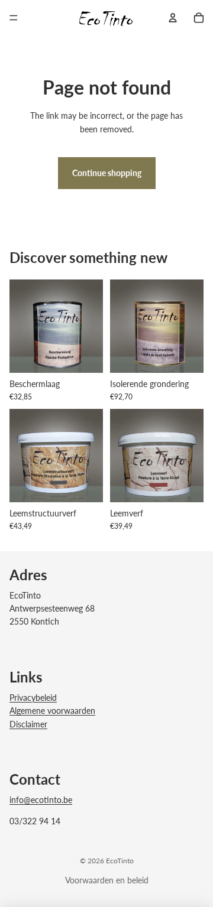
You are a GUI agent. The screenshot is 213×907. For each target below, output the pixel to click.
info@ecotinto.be (40, 800)
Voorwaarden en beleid (107, 880)
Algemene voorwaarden (52, 711)
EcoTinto (120, 860)
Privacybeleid (33, 698)
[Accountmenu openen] (173, 18)
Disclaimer (28, 724)
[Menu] (13, 17)
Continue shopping (106, 173)
